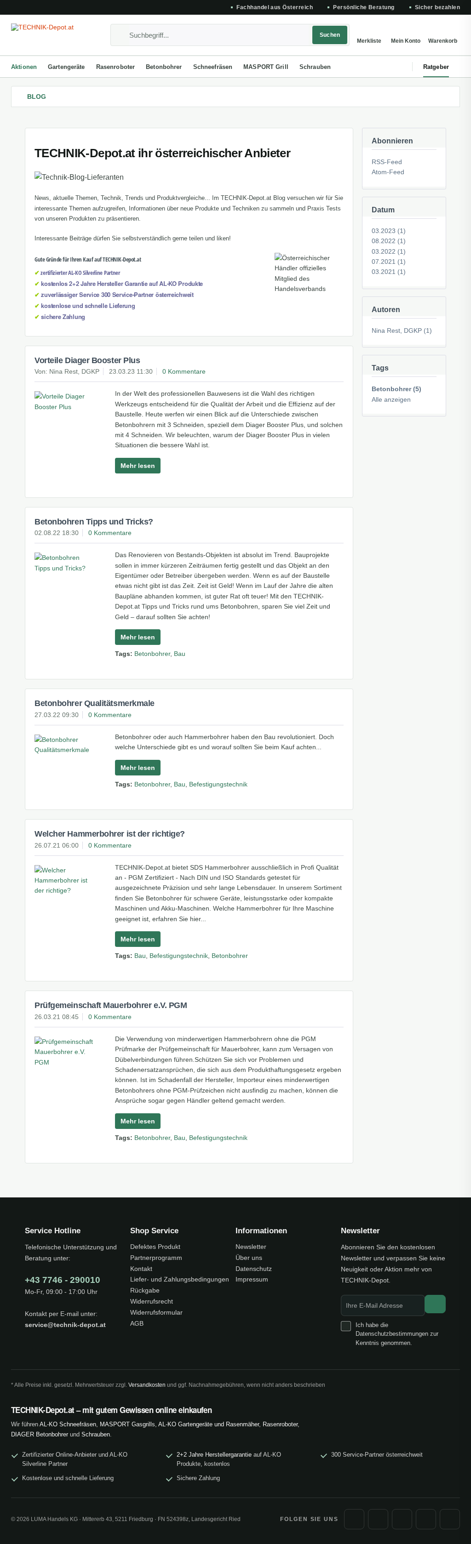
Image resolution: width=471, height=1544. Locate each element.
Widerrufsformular (156, 1312)
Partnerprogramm (156, 1257)
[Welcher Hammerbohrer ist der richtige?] (65, 880)
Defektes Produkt (155, 1246)
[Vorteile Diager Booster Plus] (65, 401)
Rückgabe (145, 1290)
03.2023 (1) (389, 230)
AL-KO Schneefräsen (68, 1424)
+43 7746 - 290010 (62, 1280)
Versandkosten (147, 1385)
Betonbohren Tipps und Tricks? (93, 521)
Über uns (249, 1257)
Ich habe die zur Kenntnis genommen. (397, 1334)
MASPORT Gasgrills (127, 1424)
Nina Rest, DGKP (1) (402, 330)
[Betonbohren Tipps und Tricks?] (65, 563)
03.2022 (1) (389, 251)
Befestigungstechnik (218, 784)
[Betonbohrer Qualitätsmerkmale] (65, 745)
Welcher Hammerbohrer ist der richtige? (109, 833)
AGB (137, 1323)
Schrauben (95, 1434)
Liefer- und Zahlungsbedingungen (179, 1279)
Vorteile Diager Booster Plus (87, 360)
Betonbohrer (152, 653)
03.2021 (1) (389, 271)
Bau (179, 653)
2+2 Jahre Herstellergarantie (214, 1454)
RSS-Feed (387, 161)
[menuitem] (230, 35)
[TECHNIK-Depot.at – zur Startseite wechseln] (51, 34)
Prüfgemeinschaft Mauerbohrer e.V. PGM (110, 1005)
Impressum (252, 1279)
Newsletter (251, 1246)
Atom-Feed (388, 172)
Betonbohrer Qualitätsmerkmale (94, 703)
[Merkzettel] (368, 35)
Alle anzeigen (391, 399)
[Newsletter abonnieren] (435, 1304)
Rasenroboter (280, 1424)
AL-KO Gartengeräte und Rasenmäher (208, 1424)
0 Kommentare (184, 371)
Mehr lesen (138, 465)
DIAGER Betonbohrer (39, 1434)
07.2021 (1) (389, 261)
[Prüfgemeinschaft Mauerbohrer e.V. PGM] (65, 1052)
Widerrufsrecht (151, 1301)
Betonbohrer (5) (396, 389)
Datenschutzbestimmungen (392, 1333)
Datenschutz (254, 1268)
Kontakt (141, 1268)
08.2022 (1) (389, 241)
